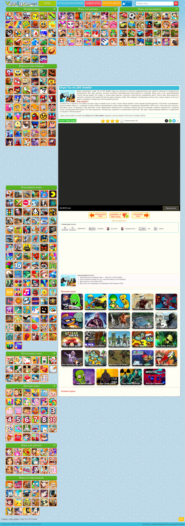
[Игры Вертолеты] (44, 230)
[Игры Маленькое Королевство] (9, 411)
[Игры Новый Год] (44, 274)
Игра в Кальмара (52, 116)
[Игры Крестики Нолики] (44, 378)
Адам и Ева (18, 107)
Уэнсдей (9, 142)
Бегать (166, 42)
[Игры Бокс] (27, 337)
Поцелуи (113, 24)
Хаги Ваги (35, 125)
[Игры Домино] (9, 369)
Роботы (132, 33)
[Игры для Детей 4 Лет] (9, 420)
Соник (18, 99)
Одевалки (96, 24)
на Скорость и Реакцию (35, 42)
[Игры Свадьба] (44, 461)
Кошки (88, 24)
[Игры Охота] (9, 221)
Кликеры (26, 33)
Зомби (157, 16)
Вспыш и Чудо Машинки (9, 99)
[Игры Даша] (27, 411)
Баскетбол (52, 50)
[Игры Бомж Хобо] (27, 511)
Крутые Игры (35, 50)
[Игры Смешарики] (44, 393)
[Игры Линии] (18, 283)
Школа (43, 50)
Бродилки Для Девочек (113, 16)
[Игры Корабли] (9, 239)
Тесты (96, 16)
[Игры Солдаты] (35, 265)
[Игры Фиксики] (9, 485)
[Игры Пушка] (53, 319)
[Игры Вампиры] (35, 337)
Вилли (9, 73)
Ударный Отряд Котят (35, 99)
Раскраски (62, 24)
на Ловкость (52, 16)
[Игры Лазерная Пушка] (53, 265)
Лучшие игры (31, 9)
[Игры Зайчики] (27, 428)
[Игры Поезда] (27, 239)
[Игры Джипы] (18, 221)
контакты (146, 524)
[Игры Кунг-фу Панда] (44, 502)
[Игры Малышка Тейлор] (27, 437)
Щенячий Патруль (26, 73)
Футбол (132, 16)
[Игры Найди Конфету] (53, 402)
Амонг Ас (35, 116)
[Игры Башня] (44, 319)
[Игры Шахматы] (27, 369)
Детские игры (31, 386)
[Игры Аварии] (35, 248)
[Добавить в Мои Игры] (119, 215)
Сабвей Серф (9, 90)
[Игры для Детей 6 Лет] (27, 420)
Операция (105, 33)
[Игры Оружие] (9, 274)
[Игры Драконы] (35, 257)
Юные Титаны (52, 107)
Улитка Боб (9, 81)
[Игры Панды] (27, 301)
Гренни (26, 125)
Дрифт (140, 42)
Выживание (157, 33)
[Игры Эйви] (9, 470)
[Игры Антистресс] (27, 310)
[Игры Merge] (9, 346)
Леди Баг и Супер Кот (35, 81)
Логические (18, 33)
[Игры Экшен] (9, 194)
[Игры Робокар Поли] (9, 494)
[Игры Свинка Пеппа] (18, 411)
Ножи (52, 33)
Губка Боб (18, 73)
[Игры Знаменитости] (53, 470)
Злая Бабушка (43, 81)
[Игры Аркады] (53, 194)
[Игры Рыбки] (35, 411)
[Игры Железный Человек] (53, 502)
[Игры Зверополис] (27, 485)
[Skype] (174, 120)
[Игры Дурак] (9, 360)
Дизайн (88, 42)
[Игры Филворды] (9, 301)
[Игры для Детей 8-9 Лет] (44, 420)
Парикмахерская (105, 24)
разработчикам (177, 524)
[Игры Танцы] (53, 452)
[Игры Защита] (53, 221)
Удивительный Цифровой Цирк (52, 142)
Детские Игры (35, 16)
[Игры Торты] (35, 292)
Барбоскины (26, 99)
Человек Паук (52, 99)
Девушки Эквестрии (70, 16)
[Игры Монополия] (35, 378)
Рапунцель (79, 33)
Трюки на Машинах (43, 42)
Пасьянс (35, 33)
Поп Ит (18, 24)
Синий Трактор (9, 116)
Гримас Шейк (35, 142)
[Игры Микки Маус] (35, 511)
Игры (47, 3)
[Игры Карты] (27, 360)
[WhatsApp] (170, 120)
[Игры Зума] (9, 265)
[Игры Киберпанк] (27, 248)
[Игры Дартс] (9, 319)
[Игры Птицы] (27, 319)
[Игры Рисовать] (9, 428)
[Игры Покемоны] (18, 502)
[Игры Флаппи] (53, 310)
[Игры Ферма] (35, 274)
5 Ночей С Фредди (52, 73)
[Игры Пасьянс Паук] (44, 360)
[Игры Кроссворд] (9, 257)
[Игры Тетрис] (44, 283)
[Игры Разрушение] (44, 292)
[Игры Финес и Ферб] (18, 494)
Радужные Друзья (18, 133)
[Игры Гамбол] (35, 485)
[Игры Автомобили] (27, 194)
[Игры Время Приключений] (35, 494)
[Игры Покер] (53, 360)
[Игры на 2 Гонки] (9, 230)
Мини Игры (26, 42)
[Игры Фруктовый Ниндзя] (18, 203)
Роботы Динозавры (149, 33)
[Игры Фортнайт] (18, 248)
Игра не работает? (119, 221)
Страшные (9, 33)
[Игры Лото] (18, 378)
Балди (18, 125)
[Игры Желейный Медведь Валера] (18, 437)
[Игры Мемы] (44, 337)
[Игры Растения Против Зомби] (53, 283)
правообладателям (160, 524)
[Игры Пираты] (44, 265)
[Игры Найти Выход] (53, 203)
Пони (62, 16)
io (52, 24)
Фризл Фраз (9, 107)
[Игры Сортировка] (18, 346)
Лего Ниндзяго (43, 73)
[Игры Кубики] (53, 248)
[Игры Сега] (18, 274)
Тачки (52, 90)
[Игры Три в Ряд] (53, 274)
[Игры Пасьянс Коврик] (18, 369)
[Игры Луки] (35, 221)
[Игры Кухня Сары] (9, 452)
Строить (35, 59)
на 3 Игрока (18, 50)
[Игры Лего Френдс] (9, 461)
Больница (88, 33)
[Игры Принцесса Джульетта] (27, 402)
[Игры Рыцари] (53, 337)
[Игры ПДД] (9, 212)
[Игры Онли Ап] (18, 337)
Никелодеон (26, 50)
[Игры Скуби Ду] (35, 502)
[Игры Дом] (18, 461)
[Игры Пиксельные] (44, 257)
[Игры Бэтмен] (53, 494)
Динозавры (9, 42)
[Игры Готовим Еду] (27, 461)
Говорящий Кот (35, 73)
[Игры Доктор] (9, 248)
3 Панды (43, 90)
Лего (52, 81)
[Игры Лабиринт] (9, 337)
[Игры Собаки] (44, 452)
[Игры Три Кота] (9, 437)
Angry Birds (18, 90)
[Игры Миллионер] (35, 301)
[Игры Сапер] (9, 378)
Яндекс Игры (9, 24)
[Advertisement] (31, 165)
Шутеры (157, 42)
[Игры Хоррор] (44, 310)
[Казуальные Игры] (27, 328)
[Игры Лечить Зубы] (53, 461)
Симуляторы (26, 16)
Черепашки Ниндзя (132, 24)
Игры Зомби (71, 121)
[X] (166, 120)
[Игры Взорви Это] (35, 203)
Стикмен (149, 24)
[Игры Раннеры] (44, 301)
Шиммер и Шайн (26, 107)
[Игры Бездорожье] (53, 230)
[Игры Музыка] (27, 292)
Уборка (96, 42)
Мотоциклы (140, 24)
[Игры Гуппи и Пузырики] (53, 485)
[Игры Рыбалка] (18, 257)
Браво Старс (43, 116)
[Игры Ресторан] (35, 452)
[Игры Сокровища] (18, 292)
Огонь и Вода (79, 16)
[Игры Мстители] (18, 511)
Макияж (113, 33)
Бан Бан (18, 142)
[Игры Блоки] (27, 283)
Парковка (123, 16)
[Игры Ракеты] (18, 310)
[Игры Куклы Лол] (27, 470)
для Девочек (18, 16)
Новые (9, 16)
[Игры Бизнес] (53, 292)
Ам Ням (26, 90)
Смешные (43, 24)
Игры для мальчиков (70, 3)
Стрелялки (174, 42)
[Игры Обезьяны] (53, 428)
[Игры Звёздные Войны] (27, 274)
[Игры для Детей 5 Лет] (18, 420)
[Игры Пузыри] (44, 411)
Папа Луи (62, 33)
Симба (43, 133)
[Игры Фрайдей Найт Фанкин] (35, 283)
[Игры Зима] (35, 319)
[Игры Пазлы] (18, 402)
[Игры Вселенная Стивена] (9, 502)
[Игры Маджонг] (18, 360)
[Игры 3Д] (18, 265)
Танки (149, 16)
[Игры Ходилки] (35, 310)
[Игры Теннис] (35, 328)
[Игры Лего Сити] (44, 239)
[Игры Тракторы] (27, 257)
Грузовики (157, 24)
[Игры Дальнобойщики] (18, 194)
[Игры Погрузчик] (53, 212)
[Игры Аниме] (35, 461)
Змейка (52, 42)
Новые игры (93, 3)
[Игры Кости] (27, 378)
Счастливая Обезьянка (35, 107)
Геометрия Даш (26, 24)
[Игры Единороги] (44, 402)
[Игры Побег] (44, 203)
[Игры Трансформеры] (9, 511)
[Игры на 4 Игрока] (35, 194)
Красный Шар (18, 81)
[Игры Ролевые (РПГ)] (9, 203)
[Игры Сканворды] (9, 328)
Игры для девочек (88, 9)
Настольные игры (31, 353)
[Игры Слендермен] (18, 212)
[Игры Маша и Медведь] (18, 393)
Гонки (174, 24)
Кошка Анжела (70, 24)
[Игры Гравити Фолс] (44, 485)
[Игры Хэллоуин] (44, 248)
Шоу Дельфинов (35, 90)
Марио (43, 99)
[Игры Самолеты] (44, 221)
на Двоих (43, 16)
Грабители (166, 33)
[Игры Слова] (18, 319)
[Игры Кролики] (35, 428)
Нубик (52, 125)
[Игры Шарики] (53, 257)
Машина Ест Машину (174, 33)
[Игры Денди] (53, 301)
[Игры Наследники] (44, 494)
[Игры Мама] (44, 470)
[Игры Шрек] (27, 502)
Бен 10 (132, 42)
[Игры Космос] (27, 230)
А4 (9, 125)
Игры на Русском (43, 33)
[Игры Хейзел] (53, 393)
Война (26, 59)
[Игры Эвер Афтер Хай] (35, 470)
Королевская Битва (166, 16)
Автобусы (149, 42)
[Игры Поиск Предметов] (9, 283)
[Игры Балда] (44, 328)
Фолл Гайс (18, 116)
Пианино (105, 42)
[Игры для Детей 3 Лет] (53, 411)
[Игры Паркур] (27, 221)
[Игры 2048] (9, 292)
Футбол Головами (18, 59)
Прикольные (18, 42)
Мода (70, 42)
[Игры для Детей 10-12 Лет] (53, 420)
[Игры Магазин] (18, 452)
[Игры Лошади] (27, 212)
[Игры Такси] (18, 239)
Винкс (113, 42)
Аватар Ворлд (35, 133)
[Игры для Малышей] (9, 393)
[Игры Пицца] (27, 452)
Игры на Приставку (43, 59)
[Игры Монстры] (9, 310)
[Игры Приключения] (18, 230)
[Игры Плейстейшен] (53, 328)
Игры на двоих (112, 3)
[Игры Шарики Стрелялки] (44, 194)
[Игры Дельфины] (18, 428)
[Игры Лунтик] (35, 402)
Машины (123, 24)
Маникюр (96, 33)
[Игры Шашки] (35, 369)
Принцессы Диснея (62, 42)
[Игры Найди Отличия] (35, 437)
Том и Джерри (43, 107)
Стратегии (140, 16)
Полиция (140, 33)
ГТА (123, 42)
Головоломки (9, 50)
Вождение (9, 59)
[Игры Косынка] (35, 360)
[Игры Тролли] (18, 485)
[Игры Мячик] (18, 301)
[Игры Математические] (9, 402)
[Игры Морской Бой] (53, 239)
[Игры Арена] (35, 230)
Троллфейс (26, 81)
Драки (166, 24)
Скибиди (26, 142)
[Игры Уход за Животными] (18, 470)
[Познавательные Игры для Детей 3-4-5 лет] (35, 393)
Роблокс (43, 125)
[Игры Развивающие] (27, 393)
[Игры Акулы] (44, 212)
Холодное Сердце (79, 24)
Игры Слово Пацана (52, 133)
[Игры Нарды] (44, 369)
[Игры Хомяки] (44, 437)
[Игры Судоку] (53, 369)
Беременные (70, 33)
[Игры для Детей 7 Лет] (35, 420)
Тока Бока (26, 133)
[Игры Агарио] (27, 203)
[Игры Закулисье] (18, 328)
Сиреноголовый (26, 116)
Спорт (35, 24)
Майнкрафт (174, 16)
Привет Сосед (9, 133)
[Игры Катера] (27, 265)
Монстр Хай (105, 16)
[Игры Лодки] (35, 239)
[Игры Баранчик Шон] (27, 494)
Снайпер (123, 33)
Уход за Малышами (79, 42)
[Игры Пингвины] (44, 428)
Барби (88, 16)
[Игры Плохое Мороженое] (35, 212)
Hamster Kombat (43, 142)
